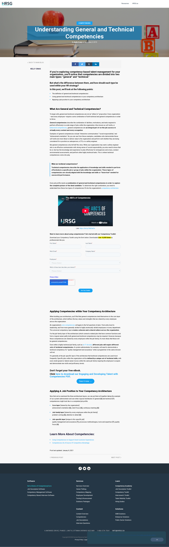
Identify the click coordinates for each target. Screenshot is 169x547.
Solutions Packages (83, 501)
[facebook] (75, 64)
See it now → (85, 381)
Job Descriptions (82, 520)
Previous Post (57, 457)
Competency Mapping (83, 492)
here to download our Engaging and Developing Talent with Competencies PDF (84, 375)
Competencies (84, 23)
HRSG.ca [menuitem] (135, 3)
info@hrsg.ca (118, 531)
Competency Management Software (39, 492)
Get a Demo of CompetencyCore (39, 486)
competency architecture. (110, 188)
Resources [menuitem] (125, 3)
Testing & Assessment (84, 498)
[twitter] (82, 64)
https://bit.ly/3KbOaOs (87, 228)
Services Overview (82, 486)
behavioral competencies (58, 128)
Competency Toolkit (122, 492)
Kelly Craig (78, 42)
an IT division (87, 345)
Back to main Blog (36, 62)
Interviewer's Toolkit (122, 495)
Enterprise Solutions (122, 517)
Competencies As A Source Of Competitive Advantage (70, 443)
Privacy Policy (79, 539)
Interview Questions (83, 523)
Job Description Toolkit (123, 489)
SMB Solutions (120, 514)
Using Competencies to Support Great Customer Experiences (73, 440)
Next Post (115, 457)
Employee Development (84, 495)
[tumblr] (88, 64)
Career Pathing (81, 489)
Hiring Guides (120, 501)
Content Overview (82, 514)
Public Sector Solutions (123, 520)
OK (157, 539)
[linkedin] (95, 64)
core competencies (68, 325)
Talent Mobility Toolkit (122, 498)
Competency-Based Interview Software (40, 495)
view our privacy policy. (148, 535)
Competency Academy (123, 486)
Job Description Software (36, 489)
